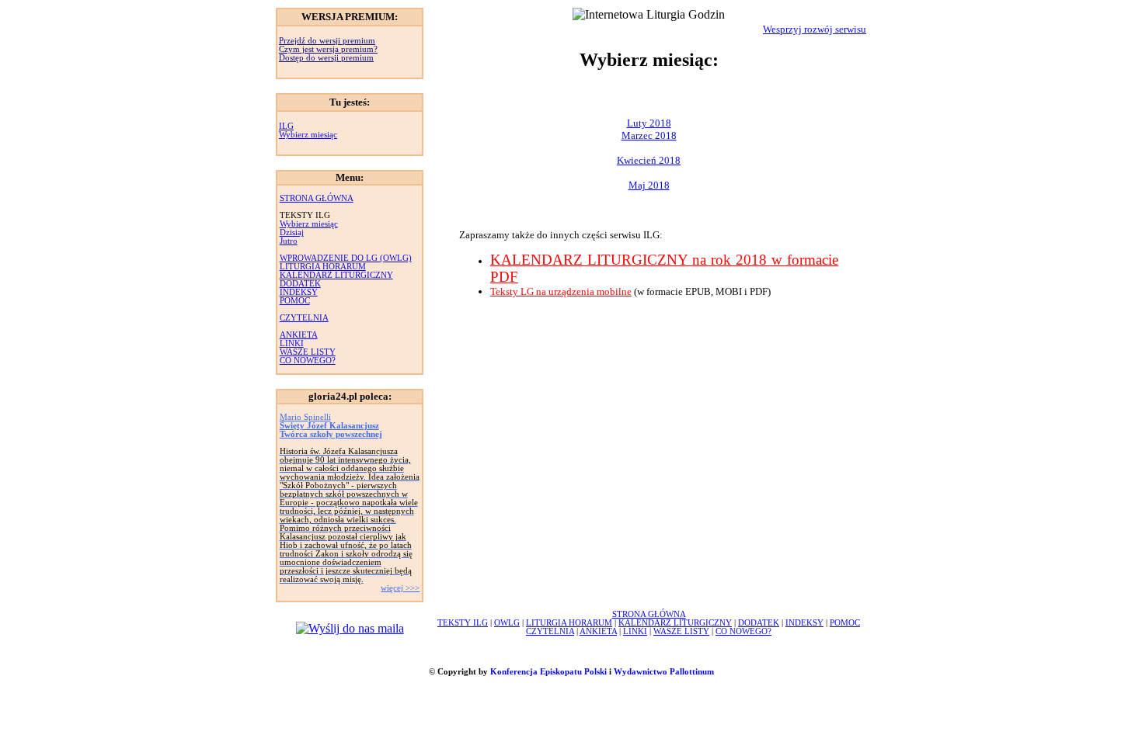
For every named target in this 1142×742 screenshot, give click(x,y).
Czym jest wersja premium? (328, 49)
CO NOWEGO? (308, 360)
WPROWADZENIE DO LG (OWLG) (346, 258)
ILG (286, 126)
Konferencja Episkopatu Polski (548, 671)
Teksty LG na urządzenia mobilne (561, 291)
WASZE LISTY (308, 352)
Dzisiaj (292, 232)
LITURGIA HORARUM (323, 266)
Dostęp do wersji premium (326, 58)
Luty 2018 (649, 123)
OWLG (507, 623)
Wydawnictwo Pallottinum (664, 671)
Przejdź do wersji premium (327, 40)
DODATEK (300, 283)
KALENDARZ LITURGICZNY (336, 275)
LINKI (292, 343)
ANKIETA (299, 335)
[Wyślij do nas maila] (350, 628)
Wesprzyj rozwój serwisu (814, 29)
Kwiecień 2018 (649, 160)
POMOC (295, 300)
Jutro (289, 241)
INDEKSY (299, 292)
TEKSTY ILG (462, 623)
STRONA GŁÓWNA (316, 198)
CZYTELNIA (304, 318)
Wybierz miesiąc (308, 134)
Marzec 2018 (649, 135)
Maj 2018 (649, 185)
